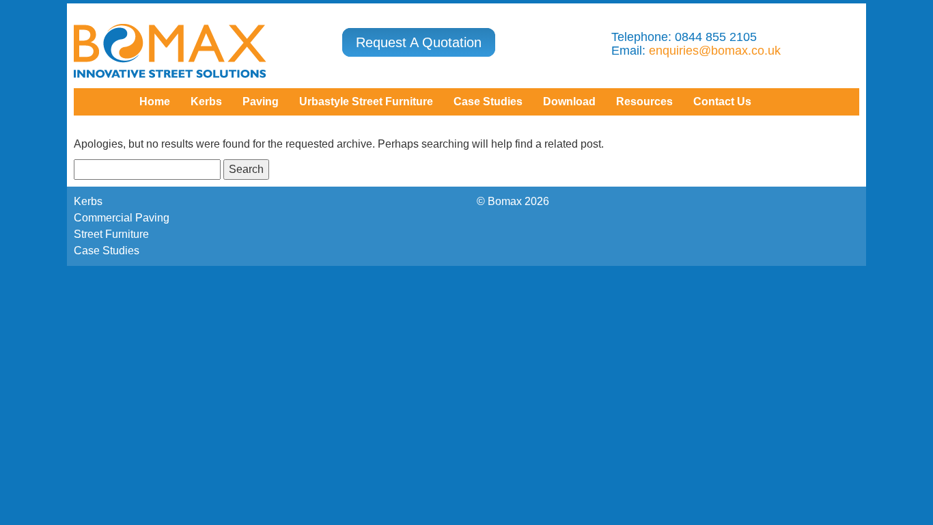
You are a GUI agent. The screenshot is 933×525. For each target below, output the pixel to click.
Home (154, 101)
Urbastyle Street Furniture (366, 101)
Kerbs (206, 101)
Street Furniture (111, 234)
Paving (260, 101)
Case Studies (106, 250)
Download (569, 101)
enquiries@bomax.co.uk (715, 50)
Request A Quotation (419, 42)
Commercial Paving (121, 218)
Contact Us (722, 101)
